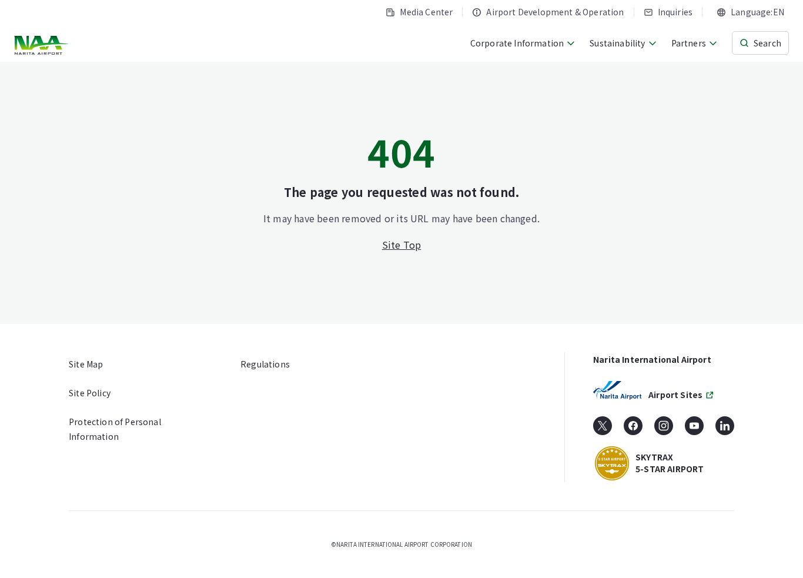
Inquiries (675, 12)
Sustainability (617, 43)
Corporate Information (517, 43)
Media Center (426, 12)
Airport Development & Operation (555, 12)
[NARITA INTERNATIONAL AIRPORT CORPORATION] (42, 45)
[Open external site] (602, 430)
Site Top (401, 245)
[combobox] (750, 12)
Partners (688, 43)
